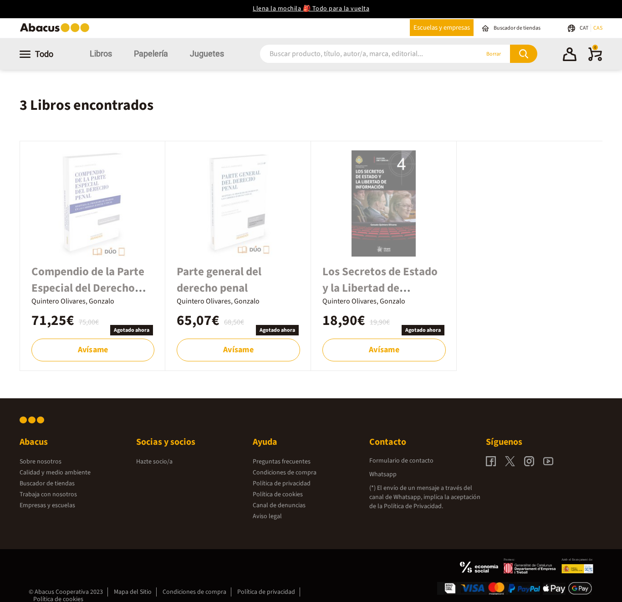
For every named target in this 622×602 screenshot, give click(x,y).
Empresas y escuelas (47, 505)
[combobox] (357, 54)
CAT (584, 28)
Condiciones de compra (284, 472)
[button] (569, 55)
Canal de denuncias (279, 505)
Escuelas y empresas (441, 27)
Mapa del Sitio (133, 592)
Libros (101, 53)
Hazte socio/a (154, 461)
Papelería (151, 53)
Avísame (93, 349)
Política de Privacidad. (413, 506)
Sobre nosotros (40, 461)
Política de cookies (278, 494)
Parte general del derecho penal (219, 279)
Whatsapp (383, 474)
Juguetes (207, 53)
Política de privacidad (282, 483)
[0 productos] (595, 59)
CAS (597, 28)
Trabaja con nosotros (48, 494)
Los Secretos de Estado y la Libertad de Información (380, 288)
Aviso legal (267, 516)
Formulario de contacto (401, 460)
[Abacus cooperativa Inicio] (57, 31)
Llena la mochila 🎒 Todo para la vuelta (311, 8)
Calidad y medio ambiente (55, 472)
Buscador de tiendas (47, 483)
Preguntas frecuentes (282, 461)
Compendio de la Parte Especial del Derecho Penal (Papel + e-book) (87, 288)
